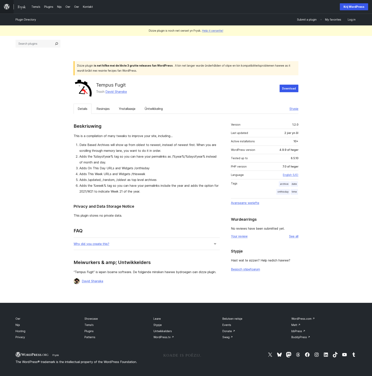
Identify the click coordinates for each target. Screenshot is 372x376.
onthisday (283, 191)
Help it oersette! (212, 30)
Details (82, 109)
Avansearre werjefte (245, 203)
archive (284, 183)
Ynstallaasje (127, 109)
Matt (296, 325)
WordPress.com (303, 318)
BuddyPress (300, 337)
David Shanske (116, 92)
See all (293, 236)
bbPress (298, 331)
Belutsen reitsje (232, 318)
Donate (228, 331)
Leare (157, 318)
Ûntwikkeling (154, 109)
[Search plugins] (56, 44)
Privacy (20, 337)
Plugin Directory (26, 19)
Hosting (20, 331)
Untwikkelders (162, 331)
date (294, 183)
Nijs (18, 325)
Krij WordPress (354, 6)
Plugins (89, 331)
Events (226, 325)
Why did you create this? (91, 244)
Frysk (56, 355)
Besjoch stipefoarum (245, 269)
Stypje (293, 109)
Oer (18, 318)
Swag (227, 337)
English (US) (290, 174)
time (294, 191)
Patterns (89, 337)
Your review (239, 236)
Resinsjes (103, 109)
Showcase (91, 318)
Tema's (89, 325)
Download (289, 88)
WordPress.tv (163, 337)
